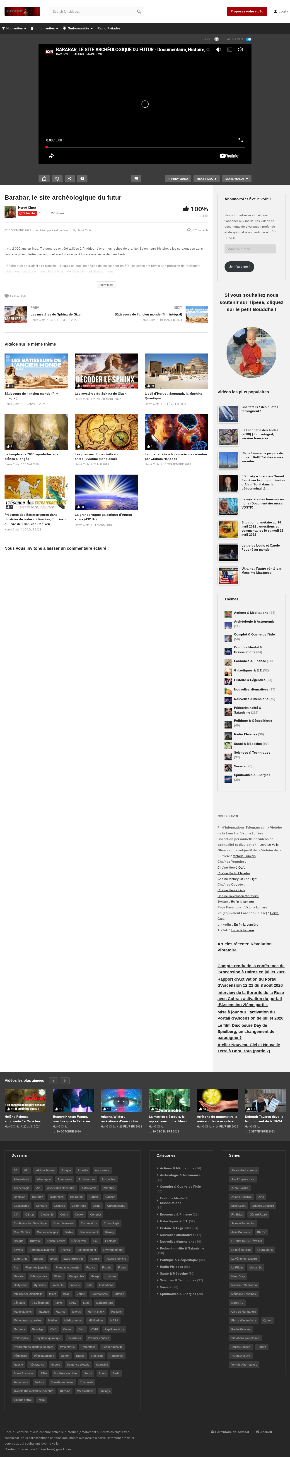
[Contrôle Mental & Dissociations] (228, 651)
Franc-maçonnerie (68, 1267)
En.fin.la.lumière (242, 930)
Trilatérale (86, 1382)
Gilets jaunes (38, 1276)
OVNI (94, 1329)
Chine (96, 1205)
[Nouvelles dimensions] (228, 700)
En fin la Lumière (246, 924)
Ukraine (65, 1391)
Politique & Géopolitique (253, 720)
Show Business (24, 1373)
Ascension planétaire (61, 1188)
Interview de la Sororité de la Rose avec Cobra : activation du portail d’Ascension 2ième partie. (251, 998)
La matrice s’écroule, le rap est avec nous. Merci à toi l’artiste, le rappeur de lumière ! (169, 1119)
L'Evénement (40, 1302)
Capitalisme (21, 1205)
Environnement (113, 1250)
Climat (29, 1214)
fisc (16, 1267)
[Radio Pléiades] (228, 736)
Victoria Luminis (251, 833)
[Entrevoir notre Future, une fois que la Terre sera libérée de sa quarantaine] (73, 1100)
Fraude (106, 1267)
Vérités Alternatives (244, 1364)
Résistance (37, 1364)
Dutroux (35, 1241)
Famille (95, 1258)
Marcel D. (255, 1267)
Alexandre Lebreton (244, 1170)
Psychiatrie (67, 1347)
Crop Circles (22, 1232)
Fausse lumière (116, 1258)
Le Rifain (237, 1267)
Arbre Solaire (240, 1188)
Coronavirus (89, 1223)
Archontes (108, 1179)
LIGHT (207, 39)
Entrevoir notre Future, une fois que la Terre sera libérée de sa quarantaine (72, 1119)
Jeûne (81, 1294)
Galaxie (19, 1276)
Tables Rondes (240, 1347)
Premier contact (98, 1338)
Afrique (66, 1170)
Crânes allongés (47, 1232)
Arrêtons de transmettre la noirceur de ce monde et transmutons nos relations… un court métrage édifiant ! (217, 1119)
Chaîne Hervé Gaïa (231, 867)
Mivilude (116, 1311)
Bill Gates (76, 1197)
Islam (52, 1294)
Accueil (266, 1432)
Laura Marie (265, 1250)
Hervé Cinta (27, 207)
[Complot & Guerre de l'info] (228, 638)
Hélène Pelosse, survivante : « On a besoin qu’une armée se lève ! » (25, 1119)
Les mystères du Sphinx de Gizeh (101, 393)
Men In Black (96, 1311)
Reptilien (97, 1355)
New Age (38, 1329)
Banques (19, 1197)
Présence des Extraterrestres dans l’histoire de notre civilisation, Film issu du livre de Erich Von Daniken (35, 519)
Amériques (65, 1179)
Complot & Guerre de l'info (254, 634)
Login (283, 11)
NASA (114, 1320)
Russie (18, 1364)
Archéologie (21, 1188)
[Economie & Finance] (228, 662)
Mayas (76, 1311)
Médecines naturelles (27, 1320)
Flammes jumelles (37, 1267)
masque (44, 1311)
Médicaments (73, 1320)
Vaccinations (85, 1391)
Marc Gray (238, 1276)
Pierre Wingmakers (243, 1320)
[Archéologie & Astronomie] (228, 625)
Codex (79, 1214)
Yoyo (41, 1400)
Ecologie (110, 1241)
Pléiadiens (74, 1338)
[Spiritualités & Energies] (228, 779)
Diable (69, 1232)
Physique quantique (48, 1338)
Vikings (105, 1391)
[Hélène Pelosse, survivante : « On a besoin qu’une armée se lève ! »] (25, 1100)
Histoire (15, 296)
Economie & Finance (250, 661)
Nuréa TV (237, 1302)
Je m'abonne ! (239, 266)
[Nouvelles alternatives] (228, 691)
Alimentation (22, 1179)
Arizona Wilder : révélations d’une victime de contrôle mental (120, 1119)
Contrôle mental (63, 1223)
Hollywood (20, 1285)
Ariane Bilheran (241, 1197)
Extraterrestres (73, 1258)
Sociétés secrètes (65, 1373)
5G (15, 1170)
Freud (122, 1267)
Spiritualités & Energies (252, 775)
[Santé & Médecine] (228, 745)
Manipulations (23, 1311)
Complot (95, 1214)
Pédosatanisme (44, 1355)
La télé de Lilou (241, 1250)
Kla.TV (261, 1232)
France (90, 1267)
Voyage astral (22, 1400)
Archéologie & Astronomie (52, 230)
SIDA (44, 1373)
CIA (16, 1214)
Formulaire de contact (231, 1432)
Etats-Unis (20, 1258)
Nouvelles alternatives (251, 689)
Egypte (18, 1250)
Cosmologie (111, 1223)
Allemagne (44, 1179)
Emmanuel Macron (42, 1250)
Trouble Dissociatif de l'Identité (33, 1391)
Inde (24, 296)
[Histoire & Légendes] (228, 681)
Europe (39, 1258)
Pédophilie (20, 1355)
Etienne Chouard (263, 1205)
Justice (119, 1294)
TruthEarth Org (240, 1355)
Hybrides (40, 1285)
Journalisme (100, 1294)
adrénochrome (45, 1170)
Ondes (67, 1329)
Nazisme (19, 1329)
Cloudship (47, 1214)
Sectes (55, 1364)
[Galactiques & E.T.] (228, 672)
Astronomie (89, 1188)
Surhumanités (78, 28)
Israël (66, 1294)
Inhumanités (45, 28)
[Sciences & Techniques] (228, 756)
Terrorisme (21, 1382)
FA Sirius (237, 1214)
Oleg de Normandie (243, 1311)
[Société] (228, 767)
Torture (39, 1382)
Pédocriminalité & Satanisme (182, 1248)
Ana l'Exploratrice (242, 1179)
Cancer (110, 1197)
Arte (261, 1197)
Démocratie (79, 1241)
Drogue (18, 1241)
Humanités (14, 28)
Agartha (83, 1170)
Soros (88, 1373)
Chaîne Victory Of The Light (237, 879)
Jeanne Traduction (243, 1223)
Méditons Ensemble (244, 1294)
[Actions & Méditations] (228, 614)
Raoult (80, 1355)
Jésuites (19, 1302)
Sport (102, 1373)
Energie (66, 1250)
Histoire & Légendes (250, 680)
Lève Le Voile (269, 844)
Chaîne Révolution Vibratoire (238, 896)
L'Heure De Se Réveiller (246, 1241)
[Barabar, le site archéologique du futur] (36, 371)
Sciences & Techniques (252, 752)
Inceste (75, 1285)
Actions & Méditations (251, 612)
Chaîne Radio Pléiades (234, 873)
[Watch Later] (82, 178)
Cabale (94, 1197)
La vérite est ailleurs (244, 1258)
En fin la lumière (242, 901)
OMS (53, 1329)
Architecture (87, 1179)
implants (58, 1285)
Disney (109, 1232)
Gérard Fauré (258, 1214)
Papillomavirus (114, 1329)
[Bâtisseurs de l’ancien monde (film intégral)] (159, 319)
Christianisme (116, 1205)
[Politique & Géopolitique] (228, 724)
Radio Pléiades (109, 28)
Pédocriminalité (112, 1347)
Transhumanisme (62, 1382)
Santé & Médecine (248, 743)
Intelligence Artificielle (28, 1294)
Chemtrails (79, 1205)
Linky (72, 1302)
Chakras (59, 1205)
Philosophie (21, 1338)
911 (26, 1170)
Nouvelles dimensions (251, 699)
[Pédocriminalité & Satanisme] (228, 712)
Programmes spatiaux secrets (33, 1347)
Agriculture (102, 1170)
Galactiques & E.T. (248, 670)
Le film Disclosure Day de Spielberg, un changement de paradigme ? (246, 1031)
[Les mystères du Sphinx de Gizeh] (53, 319)
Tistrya (261, 1347)
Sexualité (102, 1364)
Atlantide (109, 1188)
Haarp (95, 1276)
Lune (86, 1302)
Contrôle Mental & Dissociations (174, 1200)
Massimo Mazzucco (244, 1285)
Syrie (116, 1373)
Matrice (60, 1311)
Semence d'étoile (78, 1364)
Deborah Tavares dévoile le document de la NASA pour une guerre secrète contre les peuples (264, 1119)
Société (240, 766)
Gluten (58, 1276)
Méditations (96, 1320)
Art (38, 1188)
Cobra (64, 1214)
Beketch (37, 1197)
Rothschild (116, 1355)
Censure (41, 1205)
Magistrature (104, 1302)
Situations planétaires (245, 1338)
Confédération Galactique (30, 1223)
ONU (81, 1329)
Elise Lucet (238, 1205)
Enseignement (86, 1250)
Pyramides (89, 1347)
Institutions (106, 1285)
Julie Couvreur (240, 1232)
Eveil (53, 1258)
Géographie (76, 1276)
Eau (95, 1241)
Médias (53, 1320)
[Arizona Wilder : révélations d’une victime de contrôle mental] (121, 1100)
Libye (59, 1302)
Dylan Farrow (56, 1241)
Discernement (89, 1232)
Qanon (65, 1355)
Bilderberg (56, 1197)
